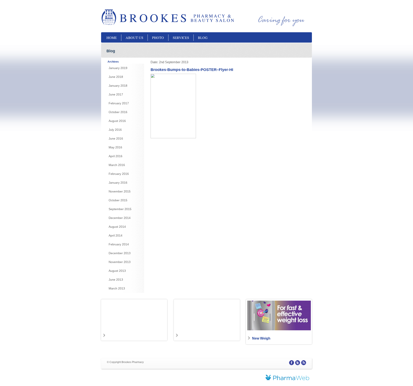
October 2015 (118, 200)
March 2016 (117, 165)
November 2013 (120, 262)
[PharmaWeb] (287, 378)
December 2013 (120, 253)
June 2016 (116, 138)
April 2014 (115, 235)
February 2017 (119, 103)
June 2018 (116, 76)
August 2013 (117, 270)
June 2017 (116, 94)
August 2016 (117, 121)
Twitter (297, 362)
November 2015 (120, 191)
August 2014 (117, 226)
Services (181, 37)
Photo (158, 37)
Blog (203, 37)
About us (134, 37)
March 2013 (117, 288)
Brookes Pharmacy (144, 17)
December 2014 (120, 218)
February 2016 (119, 173)
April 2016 (115, 156)
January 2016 (118, 182)
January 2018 (118, 85)
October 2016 (118, 112)
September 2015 (120, 209)
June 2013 (116, 279)
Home (111, 37)
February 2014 (119, 244)
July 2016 (115, 129)
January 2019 (118, 68)
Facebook (291, 362)
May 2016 (115, 147)
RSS (303, 362)
